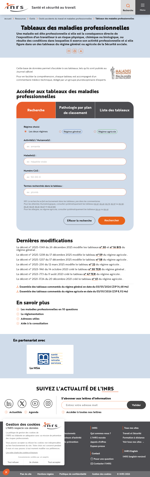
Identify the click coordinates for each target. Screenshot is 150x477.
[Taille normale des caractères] (81, 51)
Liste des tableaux (114, 110)
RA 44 (98, 209)
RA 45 (106, 209)
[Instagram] (48, 403)
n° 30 (102, 247)
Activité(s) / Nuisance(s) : (37, 140)
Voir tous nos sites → (133, 441)
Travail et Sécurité (132, 433)
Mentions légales (45, 474)
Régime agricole (107, 131)
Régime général (72, 131)
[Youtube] (35, 403)
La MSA (35, 368)
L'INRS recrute (98, 437)
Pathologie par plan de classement (75, 110)
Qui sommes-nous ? (100, 433)
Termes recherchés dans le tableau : (43, 186)
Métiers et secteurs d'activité (66, 437)
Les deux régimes (38, 131)
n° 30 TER (94, 269)
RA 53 (37, 206)
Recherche (128, 10)
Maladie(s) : (30, 155)
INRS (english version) (134, 456)
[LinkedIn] (9, 403)
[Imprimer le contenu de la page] (74, 51)
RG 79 (107, 204)
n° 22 (92, 264)
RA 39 (31, 206)
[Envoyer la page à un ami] (69, 51)
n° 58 (99, 259)
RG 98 (121, 204)
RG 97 (113, 204)
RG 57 (96, 204)
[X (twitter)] (22, 403)
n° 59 (99, 255)
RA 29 (26, 206)
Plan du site (25, 474)
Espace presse (97, 446)
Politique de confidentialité (72, 474)
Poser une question (104, 458)
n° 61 (95, 279)
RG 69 (101, 204)
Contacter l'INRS (102, 463)
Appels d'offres (98, 441)
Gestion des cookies (101, 474)
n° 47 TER (89, 274)
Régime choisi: (32, 127)
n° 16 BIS (115, 247)
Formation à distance (133, 437)
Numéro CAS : (31, 170)
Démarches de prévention (65, 441)
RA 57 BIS (52, 206)
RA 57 (42, 206)
